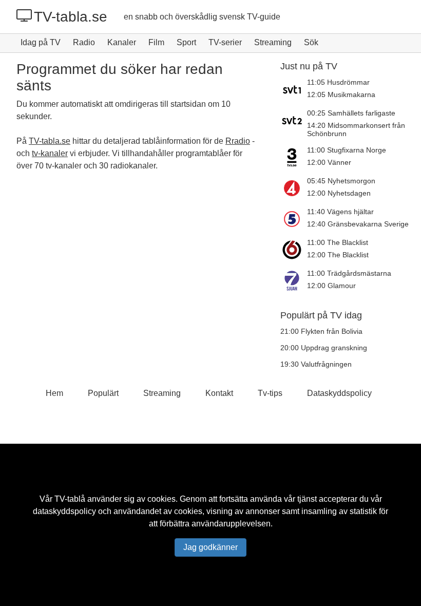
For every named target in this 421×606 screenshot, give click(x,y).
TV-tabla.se (70, 17)
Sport (186, 42)
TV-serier (225, 42)
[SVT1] (293, 89)
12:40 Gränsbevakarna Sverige (358, 224)
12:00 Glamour (331, 285)
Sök (311, 42)
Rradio (237, 141)
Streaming (273, 42)
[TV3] (293, 157)
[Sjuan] (293, 280)
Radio (84, 42)
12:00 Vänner (329, 162)
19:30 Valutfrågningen (316, 364)
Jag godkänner (210, 547)
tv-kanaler (50, 153)
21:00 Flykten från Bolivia (321, 331)
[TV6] (293, 249)
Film (156, 42)
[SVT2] (293, 123)
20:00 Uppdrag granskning (323, 348)
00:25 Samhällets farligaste (351, 113)
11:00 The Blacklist (337, 242)
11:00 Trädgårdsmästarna (349, 273)
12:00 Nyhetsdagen (339, 193)
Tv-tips (270, 393)
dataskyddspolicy (64, 511)
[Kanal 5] (293, 218)
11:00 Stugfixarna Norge (346, 150)
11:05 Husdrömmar (338, 82)
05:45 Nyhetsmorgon (341, 181)
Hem (54, 393)
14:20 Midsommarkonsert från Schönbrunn (356, 129)
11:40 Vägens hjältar (340, 211)
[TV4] (293, 188)
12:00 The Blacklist (338, 255)
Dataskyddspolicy (339, 393)
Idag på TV (41, 42)
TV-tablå (69, 499)
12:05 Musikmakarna (341, 94)
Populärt (103, 393)
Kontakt (219, 393)
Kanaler (121, 42)
